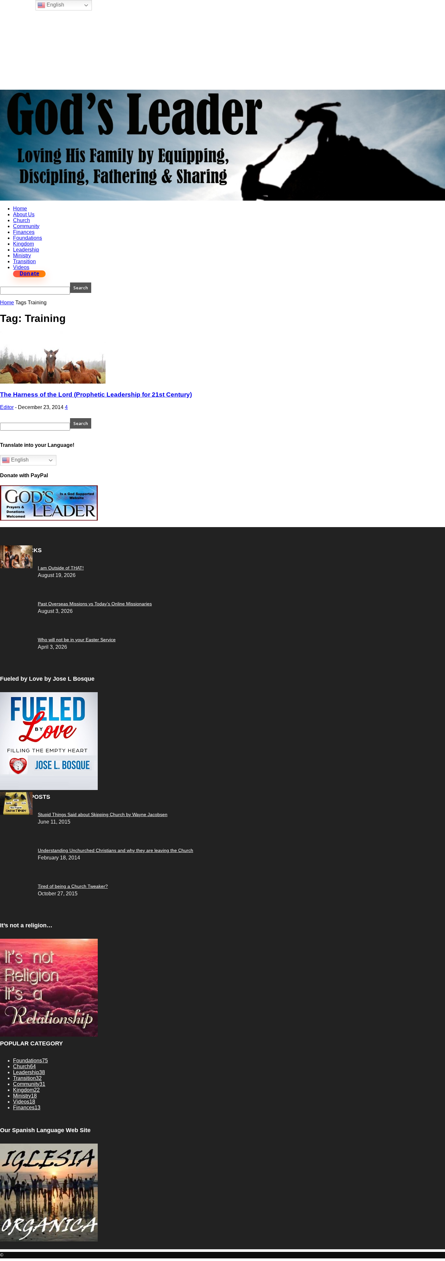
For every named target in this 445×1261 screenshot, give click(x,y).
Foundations (27, 238)
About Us (24, 214)
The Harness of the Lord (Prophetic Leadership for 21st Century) (96, 394)
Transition (24, 261)
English (19, 460)
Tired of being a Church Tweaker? (73, 886)
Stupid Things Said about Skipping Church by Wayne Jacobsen (102, 814)
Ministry (22, 255)
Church (21, 220)
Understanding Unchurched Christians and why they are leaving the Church (115, 850)
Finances (24, 232)
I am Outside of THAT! (61, 567)
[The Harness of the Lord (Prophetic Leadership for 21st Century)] (53, 382)
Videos (21, 267)
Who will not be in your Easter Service (77, 639)
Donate (29, 274)
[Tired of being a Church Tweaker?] (16, 813)
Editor (7, 407)
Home (20, 208)
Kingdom (23, 244)
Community (26, 226)
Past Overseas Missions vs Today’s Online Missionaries (95, 603)
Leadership (26, 249)
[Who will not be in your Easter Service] (16, 566)
